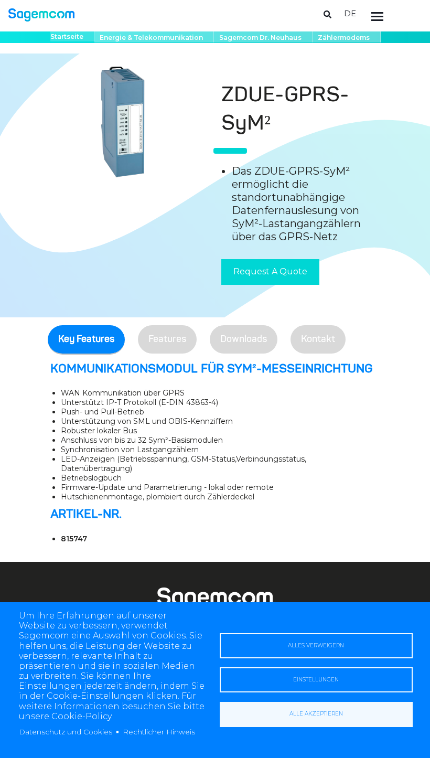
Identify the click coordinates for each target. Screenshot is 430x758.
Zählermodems (344, 37)
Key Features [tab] (86, 339)
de (350, 13)
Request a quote (270, 271)
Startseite (66, 36)
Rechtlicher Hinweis (159, 732)
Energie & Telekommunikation (151, 37)
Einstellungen (316, 679)
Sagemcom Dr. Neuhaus (260, 37)
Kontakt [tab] (318, 339)
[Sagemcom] (41, 14)
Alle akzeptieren (316, 713)
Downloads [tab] (243, 339)
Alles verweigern (316, 645)
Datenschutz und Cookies (65, 732)
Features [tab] (167, 339)
